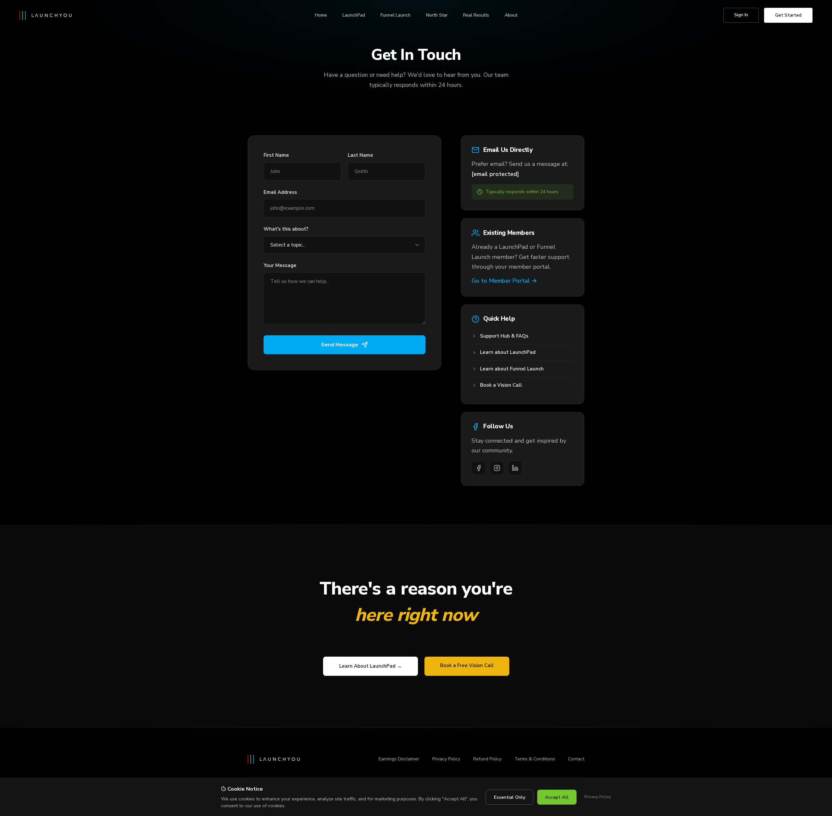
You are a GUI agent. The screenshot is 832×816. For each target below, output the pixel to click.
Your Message (280, 265)
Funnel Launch (395, 15)
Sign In (741, 15)
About (511, 15)
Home (321, 15)
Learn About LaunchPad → (370, 666)
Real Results (476, 15)
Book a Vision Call (501, 385)
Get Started (788, 15)
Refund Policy (487, 759)
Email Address (280, 192)
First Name (276, 155)
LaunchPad (354, 15)
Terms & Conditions (534, 759)
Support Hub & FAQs (504, 336)
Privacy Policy (446, 759)
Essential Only (509, 797)
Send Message (339, 344)
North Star (437, 15)
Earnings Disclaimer (399, 759)
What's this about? (286, 229)
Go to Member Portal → (504, 281)
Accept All (557, 797)
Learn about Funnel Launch (512, 369)
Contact (576, 759)
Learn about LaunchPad (508, 352)
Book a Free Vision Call (467, 665)
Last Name (360, 155)
